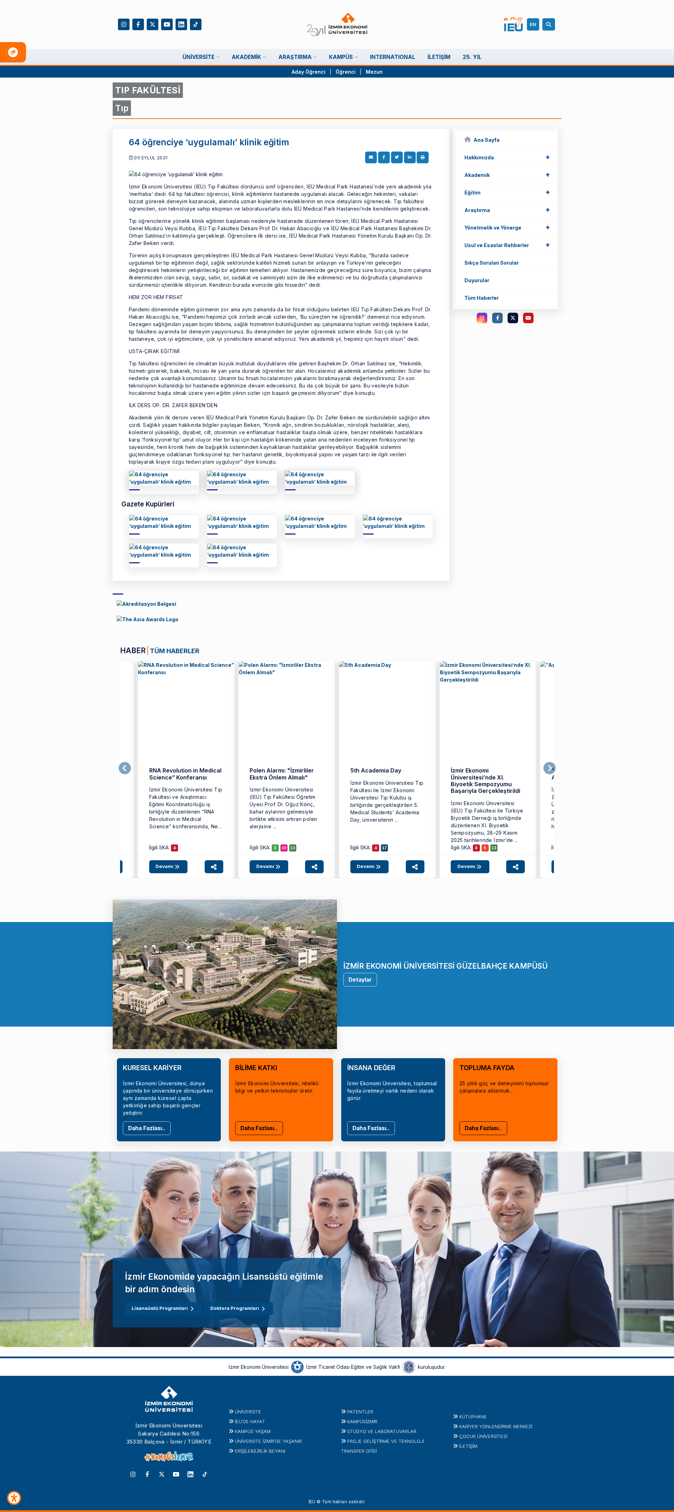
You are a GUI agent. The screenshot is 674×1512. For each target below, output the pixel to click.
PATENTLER (360, 1411)
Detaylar (360, 979)
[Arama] (549, 24)
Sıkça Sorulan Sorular (491, 263)
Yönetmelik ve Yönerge (507, 227)
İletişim (468, 1446)
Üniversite (248, 1411)
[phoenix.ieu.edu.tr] (146, 603)
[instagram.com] (482, 318)
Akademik (507, 174)
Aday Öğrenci (308, 72)
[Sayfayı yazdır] (423, 158)
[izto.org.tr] (297, 1366)
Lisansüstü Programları (160, 1308)
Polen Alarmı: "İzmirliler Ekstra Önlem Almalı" (282, 774)
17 (384, 847)
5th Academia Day (375, 770)
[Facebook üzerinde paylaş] (384, 158)
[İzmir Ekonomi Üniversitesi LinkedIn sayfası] (181, 24)
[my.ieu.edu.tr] (513, 24)
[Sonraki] (549, 768)
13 (292, 847)
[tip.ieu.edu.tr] (164, 480)
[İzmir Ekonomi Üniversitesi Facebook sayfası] (138, 24)
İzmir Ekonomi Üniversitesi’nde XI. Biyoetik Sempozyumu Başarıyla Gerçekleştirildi (485, 780)
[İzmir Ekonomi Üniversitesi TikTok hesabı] (196, 24)
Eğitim (507, 192)
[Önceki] (125, 768)
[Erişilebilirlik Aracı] (14, 1498)
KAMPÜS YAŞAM (253, 1431)
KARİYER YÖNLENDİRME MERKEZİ (495, 1426)
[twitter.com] (513, 318)
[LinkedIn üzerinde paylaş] (410, 158)
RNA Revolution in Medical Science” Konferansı (185, 774)
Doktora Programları (234, 1308)
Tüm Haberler (481, 298)
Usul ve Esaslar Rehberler (507, 244)
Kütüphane (473, 1416)
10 (284, 847)
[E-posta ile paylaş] (371, 158)
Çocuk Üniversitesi (483, 1436)
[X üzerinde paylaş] (397, 158)
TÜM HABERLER (174, 651)
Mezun (374, 72)
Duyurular (476, 280)
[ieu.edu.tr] (337, 24)
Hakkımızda (507, 157)
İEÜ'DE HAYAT (250, 1421)
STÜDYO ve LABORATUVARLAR (381, 1431)
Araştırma (507, 209)
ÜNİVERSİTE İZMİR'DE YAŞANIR (268, 1441)
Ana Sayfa (487, 140)
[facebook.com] (497, 318)
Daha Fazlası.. (146, 1128)
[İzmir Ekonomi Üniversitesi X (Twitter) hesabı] (152, 24)
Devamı (165, 866)
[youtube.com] (528, 318)
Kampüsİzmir (362, 1421)
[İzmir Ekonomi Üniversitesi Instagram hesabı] (124, 24)
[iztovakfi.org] (409, 1366)
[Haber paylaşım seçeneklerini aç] (214, 866)
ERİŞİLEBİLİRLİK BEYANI (260, 1451)
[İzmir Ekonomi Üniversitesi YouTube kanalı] (167, 24)
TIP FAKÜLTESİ (147, 90)
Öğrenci (346, 72)
